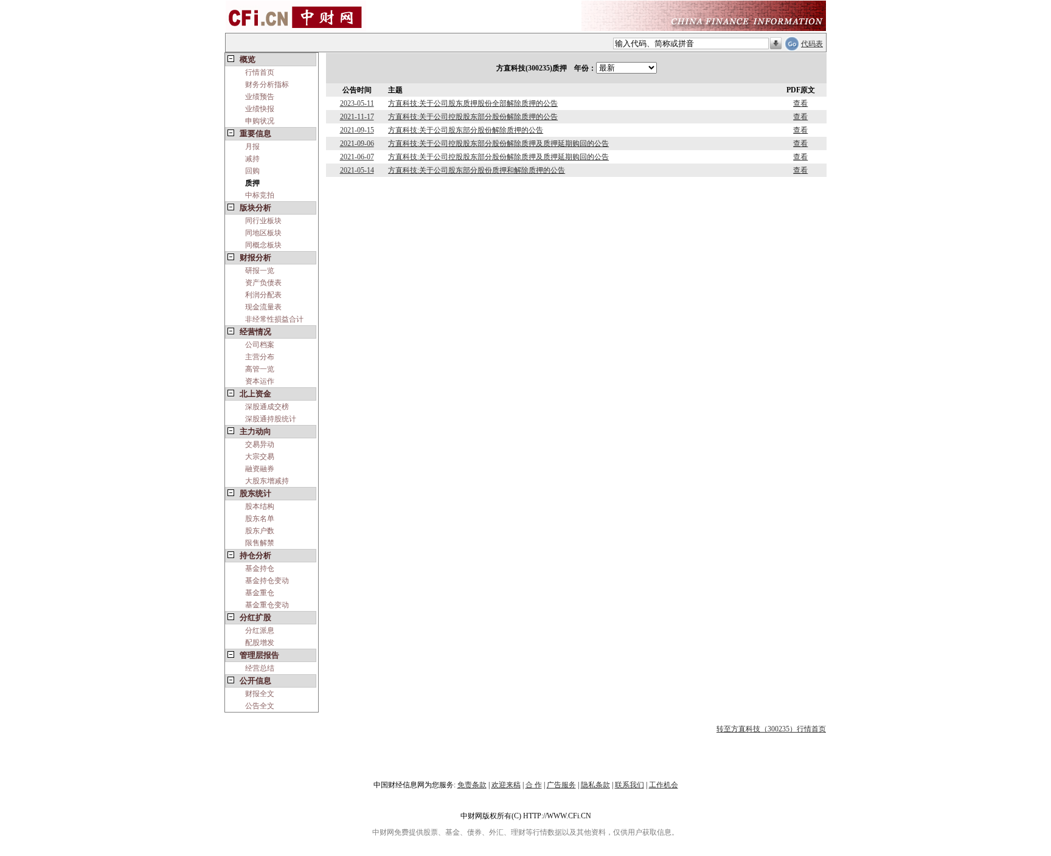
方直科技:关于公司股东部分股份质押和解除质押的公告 (476, 170)
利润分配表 (263, 295)
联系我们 (629, 785)
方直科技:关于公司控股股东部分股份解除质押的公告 (473, 116)
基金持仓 (259, 568)
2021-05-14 (357, 170)
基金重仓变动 (267, 605)
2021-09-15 (357, 130)
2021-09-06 (357, 143)
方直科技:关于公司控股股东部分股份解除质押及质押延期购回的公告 (498, 143)
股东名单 (259, 518)
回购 (252, 171)
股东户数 (259, 530)
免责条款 (472, 785)
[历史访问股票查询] (776, 43)
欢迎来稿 (506, 785)
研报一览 (259, 270)
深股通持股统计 (270, 419)
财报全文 (259, 693)
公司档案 (259, 344)
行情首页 (259, 72)
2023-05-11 (357, 103)
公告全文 (259, 706)
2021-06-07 (357, 157)
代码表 (812, 44)
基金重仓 (259, 592)
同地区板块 (263, 233)
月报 (252, 146)
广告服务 (561, 785)
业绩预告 (259, 96)
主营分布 (259, 357)
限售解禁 (259, 543)
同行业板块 (263, 220)
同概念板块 (263, 245)
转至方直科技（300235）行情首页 (771, 729)
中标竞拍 (259, 195)
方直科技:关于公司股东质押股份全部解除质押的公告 (473, 103)
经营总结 (259, 668)
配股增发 (259, 642)
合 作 (534, 785)
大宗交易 (259, 456)
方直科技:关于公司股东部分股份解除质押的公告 (465, 130)
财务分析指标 (267, 84)
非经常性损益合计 (274, 319)
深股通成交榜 (267, 406)
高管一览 (259, 369)
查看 (800, 103)
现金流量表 (263, 307)
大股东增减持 (267, 481)
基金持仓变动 (267, 580)
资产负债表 (263, 282)
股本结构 (259, 506)
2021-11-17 (357, 116)
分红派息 (259, 630)
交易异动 (259, 444)
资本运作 (259, 381)
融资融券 (259, 468)
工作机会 (663, 785)
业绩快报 (259, 109)
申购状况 (259, 121)
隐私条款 (595, 785)
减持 (252, 158)
